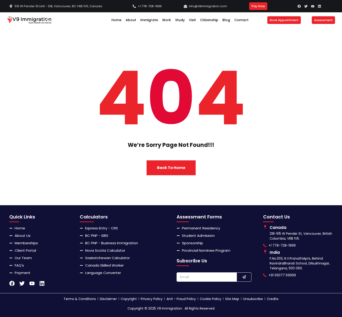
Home (116, 20)
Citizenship (209, 20)
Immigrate (149, 20)
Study (180, 20)
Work (166, 20)
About (131, 20)
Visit (192, 20)
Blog (226, 20)
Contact (241, 20)
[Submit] (244, 277)
